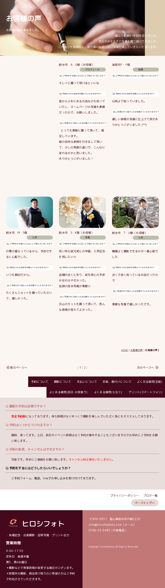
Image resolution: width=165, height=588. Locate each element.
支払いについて (87, 382)
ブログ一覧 (150, 495)
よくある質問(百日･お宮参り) (68, 392)
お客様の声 (136, 350)
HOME (124, 350)
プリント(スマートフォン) (145, 392)
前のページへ (18, 367)
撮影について (62, 382)
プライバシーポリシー (124, 495)
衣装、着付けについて (117, 382)
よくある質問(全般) (149, 382)
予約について (39, 382)
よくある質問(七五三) (107, 392)
